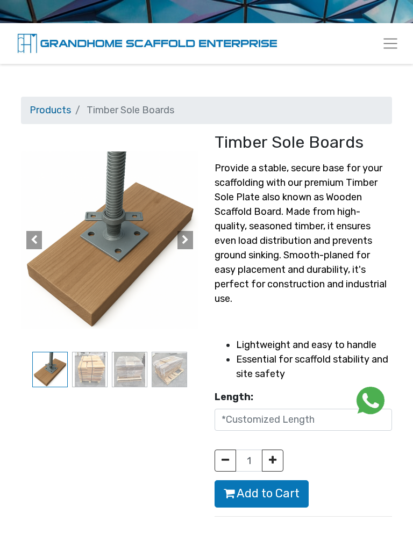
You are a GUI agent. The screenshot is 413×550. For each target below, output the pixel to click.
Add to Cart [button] (267, 493)
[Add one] (272, 461)
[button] (34, 240)
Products (50, 110)
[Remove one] (225, 461)
